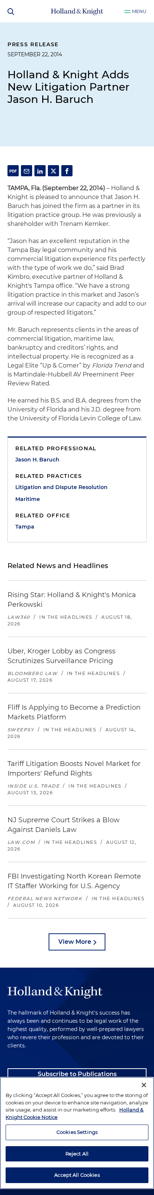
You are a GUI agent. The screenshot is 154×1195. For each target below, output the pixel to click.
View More (74, 941)
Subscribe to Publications (77, 1074)
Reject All (77, 1154)
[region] (77, 1133)
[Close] (144, 1085)
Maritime (27, 499)
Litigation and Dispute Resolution (61, 487)
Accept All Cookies (76, 1175)
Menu (139, 11)
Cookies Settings (77, 1132)
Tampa (24, 526)
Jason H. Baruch (37, 459)
